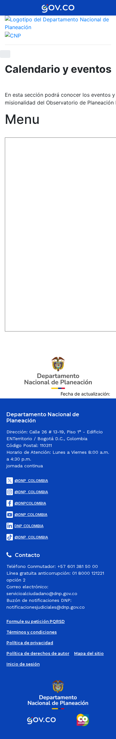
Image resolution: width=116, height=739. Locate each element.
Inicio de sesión (23, 664)
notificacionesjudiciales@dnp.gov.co (45, 607)
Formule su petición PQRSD (35, 621)
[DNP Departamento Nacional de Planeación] (58, 372)
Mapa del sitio (89, 653)
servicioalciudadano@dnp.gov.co (41, 593)
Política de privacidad (29, 642)
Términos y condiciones (31, 632)
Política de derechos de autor (37, 653)
